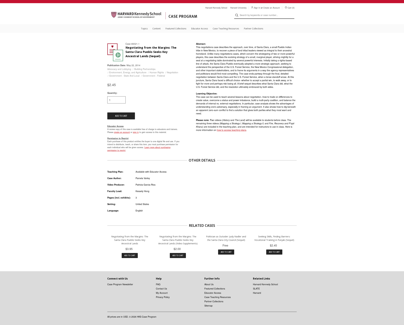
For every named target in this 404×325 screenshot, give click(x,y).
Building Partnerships (144, 69)
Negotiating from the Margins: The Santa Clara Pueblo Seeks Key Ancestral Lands (129, 240)
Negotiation (172, 72)
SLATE (256, 288)
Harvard (257, 292)
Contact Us (161, 288)
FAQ (158, 284)
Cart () (291, 7)
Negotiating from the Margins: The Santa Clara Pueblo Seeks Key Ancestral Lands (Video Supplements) (178, 240)
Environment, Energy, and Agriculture (127, 72)
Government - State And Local (124, 75)
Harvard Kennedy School (216, 7)
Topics (144, 28)
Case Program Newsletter (120, 284)
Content (156, 28)
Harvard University (238, 7)
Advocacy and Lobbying (119, 69)
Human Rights (157, 72)
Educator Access (199, 28)
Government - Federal (154, 75)
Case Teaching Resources (226, 28)
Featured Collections (175, 28)
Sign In (257, 7)
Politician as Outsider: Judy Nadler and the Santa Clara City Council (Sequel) (226, 238)
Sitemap (208, 305)
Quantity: (112, 92)
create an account (122, 132)
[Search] (237, 15)
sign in (136, 132)
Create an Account (271, 7)
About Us (209, 284)
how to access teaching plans (231, 130)
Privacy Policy (163, 297)
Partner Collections (253, 28)
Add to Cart (129, 255)
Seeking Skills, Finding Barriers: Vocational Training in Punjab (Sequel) (274, 238)
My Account (162, 292)
